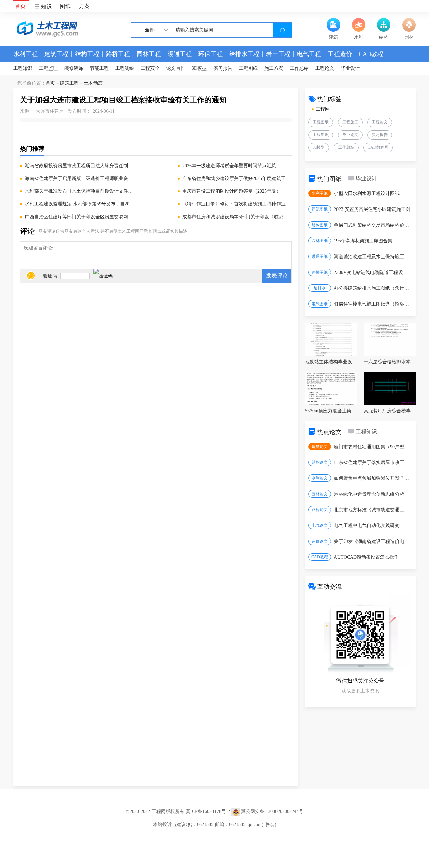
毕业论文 (350, 134)
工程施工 (350, 122)
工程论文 (324, 68)
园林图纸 (320, 240)
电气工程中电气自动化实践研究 (367, 525)
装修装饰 (73, 68)
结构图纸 (320, 225)
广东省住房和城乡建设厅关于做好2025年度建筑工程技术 (237, 178)
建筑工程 (56, 54)
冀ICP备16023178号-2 (208, 811)
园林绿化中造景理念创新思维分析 (369, 494)
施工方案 (273, 68)
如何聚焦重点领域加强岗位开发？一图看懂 (373, 478)
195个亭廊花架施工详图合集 (363, 240)
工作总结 (299, 68)
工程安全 (150, 68)
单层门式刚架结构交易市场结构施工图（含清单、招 (373, 225)
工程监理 (48, 68)
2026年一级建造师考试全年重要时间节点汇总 (229, 165)
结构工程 (87, 54)
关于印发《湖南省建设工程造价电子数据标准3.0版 (373, 541)
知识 (46, 6)
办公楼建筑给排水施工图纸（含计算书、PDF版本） (373, 288)
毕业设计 (350, 68)
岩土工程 (278, 54)
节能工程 (99, 68)
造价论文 (320, 541)
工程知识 (22, 68)
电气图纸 (320, 303)
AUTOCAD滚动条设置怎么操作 (366, 557)
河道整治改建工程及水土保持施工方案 (373, 256)
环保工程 (210, 54)
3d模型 (319, 147)
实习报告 (222, 68)
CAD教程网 (378, 147)
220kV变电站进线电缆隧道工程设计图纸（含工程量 (373, 272)
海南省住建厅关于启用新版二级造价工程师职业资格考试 (79, 178)
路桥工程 (118, 54)
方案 (84, 6)
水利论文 (320, 478)
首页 (20, 6)
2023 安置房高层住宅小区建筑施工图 (372, 209)
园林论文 (320, 494)
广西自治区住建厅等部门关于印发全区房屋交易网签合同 (79, 216)
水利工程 (25, 54)
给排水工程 (244, 54)
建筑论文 (320, 446)
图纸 (65, 6)
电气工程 (309, 54)
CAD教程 (371, 54)
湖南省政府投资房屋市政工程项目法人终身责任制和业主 (79, 165)
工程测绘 (124, 68)
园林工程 (149, 54)
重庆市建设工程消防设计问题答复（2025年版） (231, 191)
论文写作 (175, 68)
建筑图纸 (320, 209)
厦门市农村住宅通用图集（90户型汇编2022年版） (373, 446)
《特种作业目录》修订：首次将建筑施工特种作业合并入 (237, 203)
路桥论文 (320, 509)
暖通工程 (180, 54)
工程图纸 (248, 68)
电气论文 (320, 525)
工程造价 (340, 54)
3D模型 (199, 68)
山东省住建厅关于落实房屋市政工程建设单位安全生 (373, 462)
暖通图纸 (320, 256)
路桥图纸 (320, 272)
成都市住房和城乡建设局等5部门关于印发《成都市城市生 (237, 216)
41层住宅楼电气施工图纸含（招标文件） (373, 304)
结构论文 (320, 462)
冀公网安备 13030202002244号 (272, 811)
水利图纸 (320, 193)
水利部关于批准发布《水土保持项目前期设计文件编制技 (79, 191)
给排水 (320, 288)
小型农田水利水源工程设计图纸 (367, 193)
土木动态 (93, 83)
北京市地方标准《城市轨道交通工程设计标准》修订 (373, 509)
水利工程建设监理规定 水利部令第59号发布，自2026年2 (79, 203)
